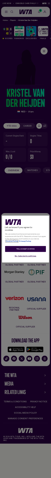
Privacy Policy (25, 241)
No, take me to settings (25, 256)
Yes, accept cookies (25, 249)
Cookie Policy (12, 241)
